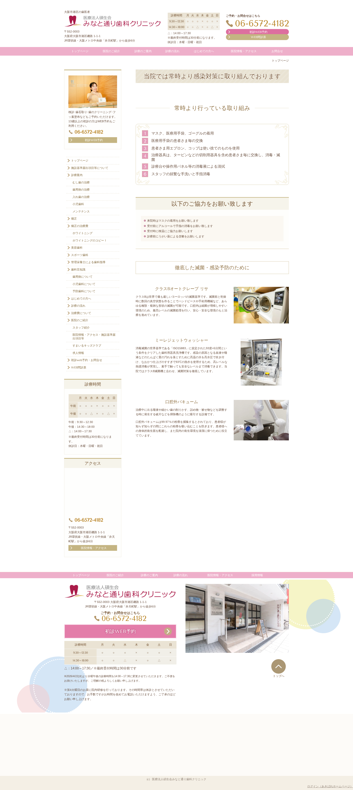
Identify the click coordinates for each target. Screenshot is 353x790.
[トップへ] (278, 666)
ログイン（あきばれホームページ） (330, 786)
